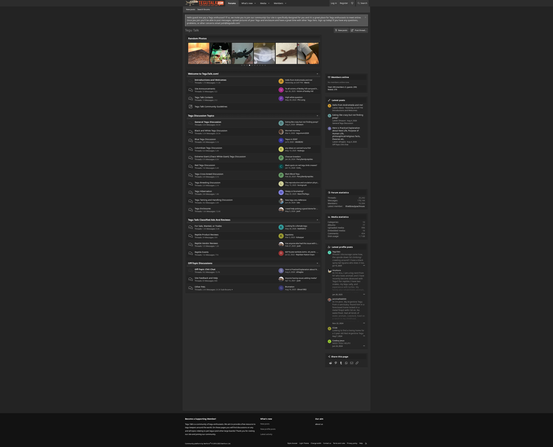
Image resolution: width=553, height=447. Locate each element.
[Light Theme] (352, 3)
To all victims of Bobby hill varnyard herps (303, 88)
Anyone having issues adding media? (301, 278)
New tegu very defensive (295, 200)
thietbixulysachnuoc (355, 206)
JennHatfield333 (339, 299)
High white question (294, 97)
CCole (334, 327)
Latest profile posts (342, 246)
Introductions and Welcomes (210, 79)
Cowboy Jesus (338, 340)
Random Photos (197, 38)
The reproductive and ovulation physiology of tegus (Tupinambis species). (316, 182)
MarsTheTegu (303, 194)
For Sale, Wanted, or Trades (208, 225)
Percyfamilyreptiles (305, 159)
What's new (247, 3)
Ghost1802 (301, 289)
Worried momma (292, 130)
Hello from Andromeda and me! (298, 80)
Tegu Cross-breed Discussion (209, 173)
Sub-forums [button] (226, 289)
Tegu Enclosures (203, 208)
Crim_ (299, 168)
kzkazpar (300, 237)
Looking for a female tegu (296, 226)
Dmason (299, 124)
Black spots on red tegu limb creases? (301, 165)
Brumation (289, 286)
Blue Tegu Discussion (205, 139)
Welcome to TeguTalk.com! (203, 73)
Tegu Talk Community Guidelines (211, 106)
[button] (255, 3)
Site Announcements (205, 88)
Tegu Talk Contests (204, 97)
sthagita (299, 272)
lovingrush (302, 185)
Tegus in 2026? (291, 139)
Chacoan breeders (293, 156)
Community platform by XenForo (208, 443)
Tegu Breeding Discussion (207, 182)
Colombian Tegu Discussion (208, 147)
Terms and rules (339, 443)
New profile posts (267, 429)
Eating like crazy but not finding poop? (301, 122)
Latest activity (266, 434)
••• (364, 265)
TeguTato (336, 251)
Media (263, 3)
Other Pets (200, 286)
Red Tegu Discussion (205, 165)
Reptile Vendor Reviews (206, 243)
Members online (340, 77)
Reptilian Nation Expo (305, 254)
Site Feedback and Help (206, 277)
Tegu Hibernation (203, 191)
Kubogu (301, 150)
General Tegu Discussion (208, 121)
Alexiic (306, 82)
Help (361, 443)
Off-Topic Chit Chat (205, 269)
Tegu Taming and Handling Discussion (214, 199)
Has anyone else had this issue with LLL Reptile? (305, 243)
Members (278, 3)
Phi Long (301, 100)
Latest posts (338, 100)
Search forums (203, 9)
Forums (232, 3)
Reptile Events (202, 252)
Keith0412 (302, 228)
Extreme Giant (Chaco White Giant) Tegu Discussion (220, 156)
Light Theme (304, 443)
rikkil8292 (299, 142)
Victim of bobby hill (305, 91)
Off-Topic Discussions (200, 263)
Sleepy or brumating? (294, 191)
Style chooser (292, 443)
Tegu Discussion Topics (201, 115)
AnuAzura (336, 270)
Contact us (327, 443)
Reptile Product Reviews (206, 234)
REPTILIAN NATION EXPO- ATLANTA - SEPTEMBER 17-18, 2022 (311, 252)
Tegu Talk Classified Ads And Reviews (209, 219)
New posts (190, 9)
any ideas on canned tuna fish (298, 148)
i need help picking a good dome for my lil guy (305, 208)
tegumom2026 (302, 133)
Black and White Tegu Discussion (211, 130)
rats (298, 202)
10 (265, 65)
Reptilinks (289, 234)
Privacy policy (352, 443)
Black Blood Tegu (292, 174)
